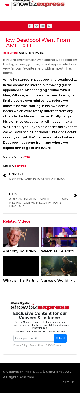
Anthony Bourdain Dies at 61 (28, 251)
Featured (20, 165)
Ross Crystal (10, 52)
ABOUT (68, 382)
